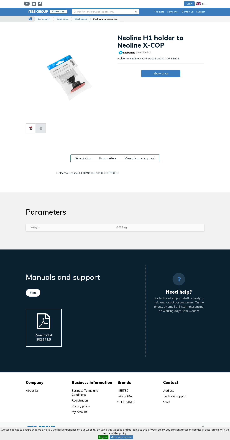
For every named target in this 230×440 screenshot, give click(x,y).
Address (168, 390)
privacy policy (156, 429)
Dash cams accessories (105, 19)
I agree (103, 437)
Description (82, 158)
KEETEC (122, 390)
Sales (166, 402)
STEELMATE (125, 402)
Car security (44, 19)
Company (172, 11)
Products (159, 11)
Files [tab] (33, 293)
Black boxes (81, 19)
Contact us (187, 11)
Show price (160, 73)
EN (204, 3)
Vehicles (59, 11)
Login (189, 3)
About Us (32, 390)
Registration (80, 400)
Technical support (175, 396)
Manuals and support (140, 158)
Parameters (108, 158)
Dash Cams (62, 19)
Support (200, 11)
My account (79, 412)
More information (121, 437)
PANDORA (124, 396)
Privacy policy (81, 406)
